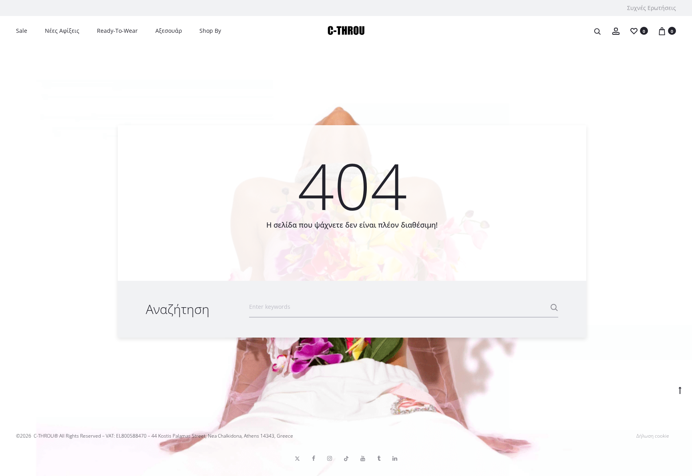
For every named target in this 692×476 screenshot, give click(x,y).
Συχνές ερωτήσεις (651, 8)
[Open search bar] (598, 31)
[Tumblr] (378, 458)
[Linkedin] (394, 458)
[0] (634, 30)
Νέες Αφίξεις (62, 30)
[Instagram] (329, 458)
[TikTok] (346, 458)
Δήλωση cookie (652, 435)
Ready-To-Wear (117, 30)
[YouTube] (362, 458)
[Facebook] (313, 458)
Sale (21, 30)
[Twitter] (297, 458)
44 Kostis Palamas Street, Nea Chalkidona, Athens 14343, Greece (222, 435)
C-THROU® (46, 435)
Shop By (210, 30)
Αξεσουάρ (168, 30)
